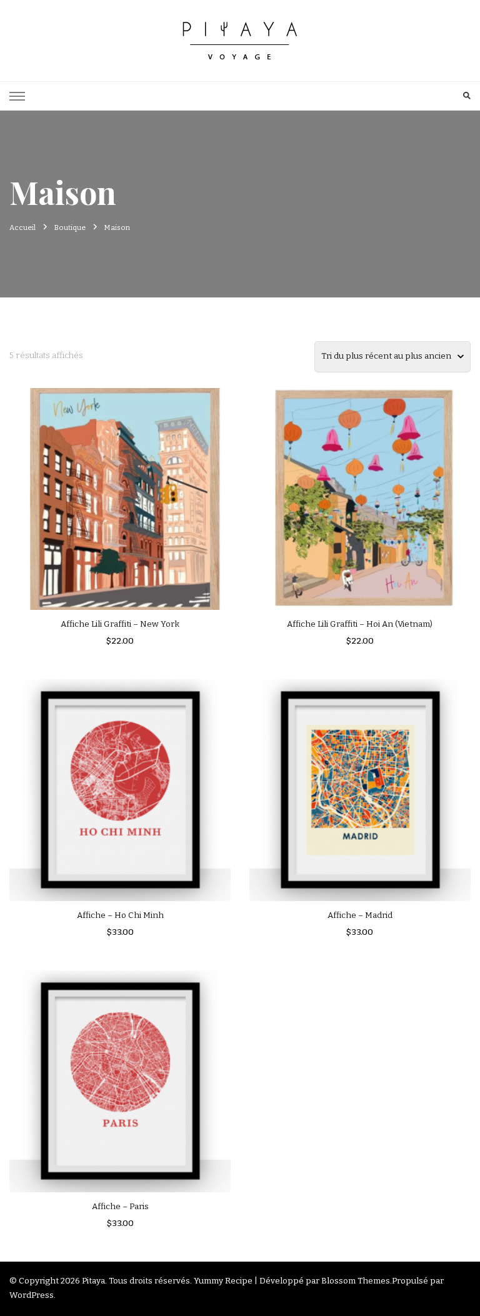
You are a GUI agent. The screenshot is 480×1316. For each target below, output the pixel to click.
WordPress (31, 1295)
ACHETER (120, 493)
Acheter (120, 784)
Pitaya (93, 1281)
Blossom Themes (355, 1281)
